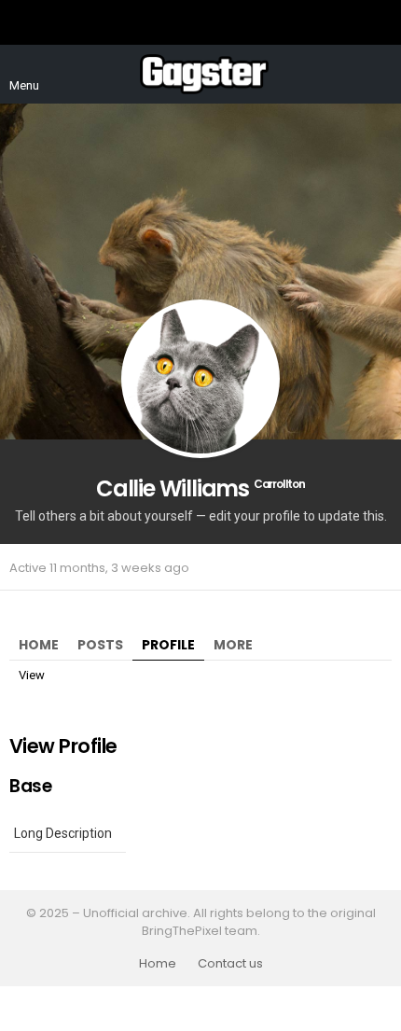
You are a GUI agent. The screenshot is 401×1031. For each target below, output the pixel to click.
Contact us (230, 963)
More (233, 644)
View (32, 675)
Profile (168, 644)
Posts (100, 644)
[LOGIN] (380, 74)
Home (39, 644)
